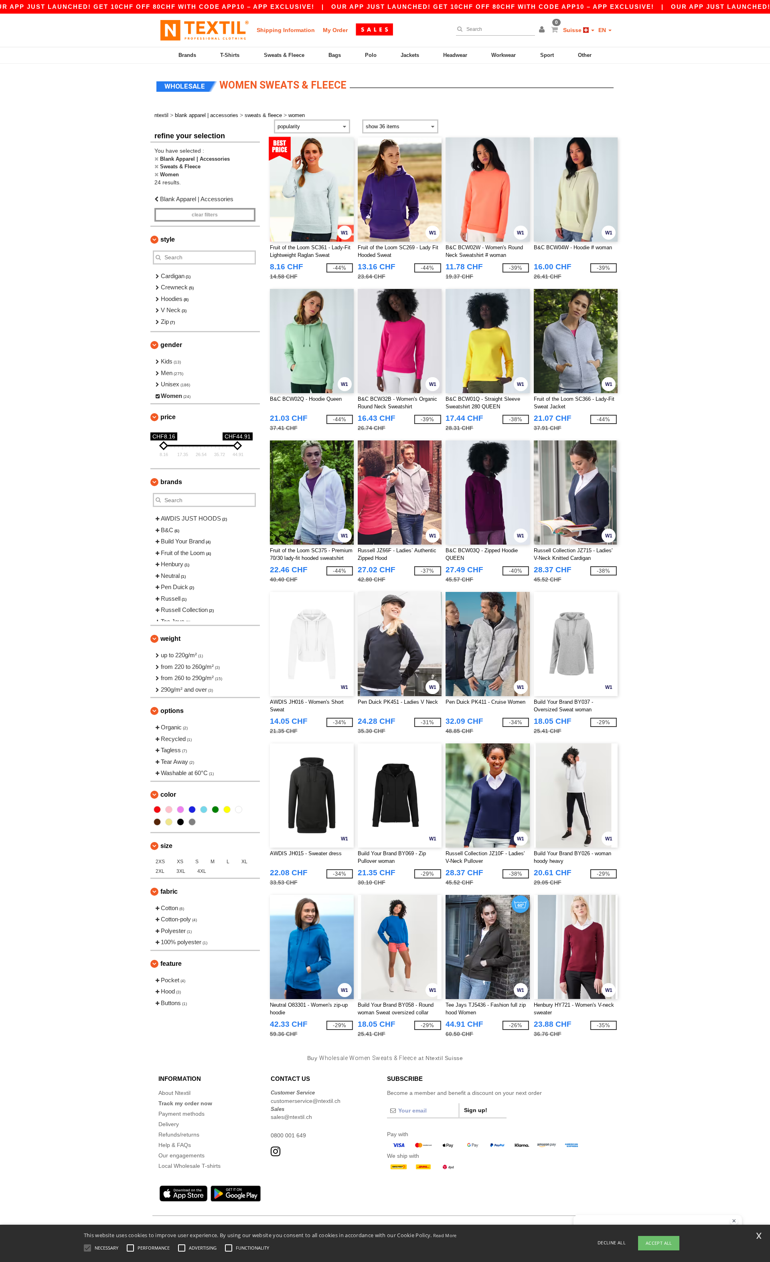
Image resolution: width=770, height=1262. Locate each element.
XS (180, 861)
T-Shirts (229, 55)
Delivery (168, 1124)
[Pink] (168, 809)
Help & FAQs (174, 1145)
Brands (187, 55)
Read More (445, 1235)
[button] (543, 30)
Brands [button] (171, 482)
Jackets (410, 55)
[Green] (215, 809)
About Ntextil (174, 1093)
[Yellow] (227, 809)
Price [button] (168, 417)
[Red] (157, 809)
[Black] (180, 822)
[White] (238, 809)
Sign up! (475, 1110)
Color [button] (168, 794)
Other (585, 55)
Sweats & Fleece (284, 55)
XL (244, 861)
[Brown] (157, 822)
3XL (180, 871)
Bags (334, 55)
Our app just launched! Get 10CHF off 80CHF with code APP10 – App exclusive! (492, 6)
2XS (160, 861)
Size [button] (166, 845)
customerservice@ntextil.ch (305, 1101)
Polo (371, 55)
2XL (160, 871)
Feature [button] (171, 963)
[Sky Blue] (203, 809)
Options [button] (172, 710)
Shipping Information (286, 30)
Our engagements (181, 1155)
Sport (547, 55)
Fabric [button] (169, 891)
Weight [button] (170, 638)
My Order (335, 30)
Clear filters (205, 215)
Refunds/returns (178, 1134)
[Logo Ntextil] (204, 30)
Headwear (455, 55)
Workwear (503, 55)
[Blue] (192, 809)
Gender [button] (171, 344)
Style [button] (167, 239)
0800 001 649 (288, 1135)
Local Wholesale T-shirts (189, 1166)
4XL (201, 871)
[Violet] (180, 809)
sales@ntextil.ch (291, 1117)
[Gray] (192, 822)
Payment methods (181, 1114)
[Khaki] (168, 822)
